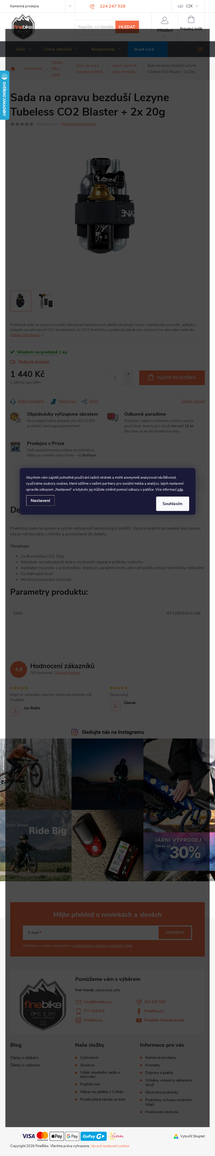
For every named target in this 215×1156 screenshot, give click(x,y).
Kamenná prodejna (24, 6)
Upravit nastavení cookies (110, 1146)
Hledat (127, 27)
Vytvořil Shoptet (192, 1136)
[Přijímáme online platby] (72, 1136)
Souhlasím (172, 504)
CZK (189, 6)
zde (180, 489)
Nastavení (40, 500)
